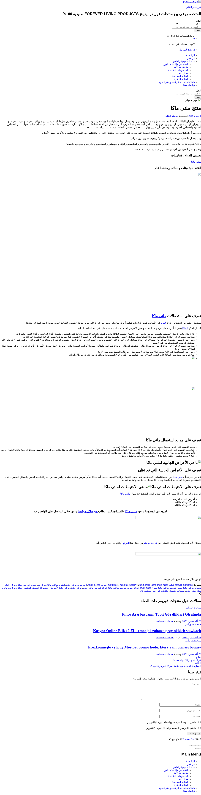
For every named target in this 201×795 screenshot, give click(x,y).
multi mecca (94, 584)
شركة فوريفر (150, 543)
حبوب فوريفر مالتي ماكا (23, 584)
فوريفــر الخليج (193, 7)
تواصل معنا (189, 85)
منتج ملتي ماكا (193, 590)
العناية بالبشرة (181, 79)
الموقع (126, 543)
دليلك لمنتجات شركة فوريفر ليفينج (177, 82)
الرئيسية (190, 55)
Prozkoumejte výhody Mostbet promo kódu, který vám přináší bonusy (144, 647)
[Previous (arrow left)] (199, 748)
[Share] (196, 745)
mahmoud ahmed (165, 621)
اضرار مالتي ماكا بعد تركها (51, 584)
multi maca (113, 584)
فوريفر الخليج (172, 116)
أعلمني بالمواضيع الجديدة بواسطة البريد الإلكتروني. (171, 728)
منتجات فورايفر (160, 590)
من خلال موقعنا (88, 511)
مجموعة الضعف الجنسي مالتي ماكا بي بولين (25, 587)
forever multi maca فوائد (181, 584)
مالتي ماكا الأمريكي (59, 587)
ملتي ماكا (196, 161)
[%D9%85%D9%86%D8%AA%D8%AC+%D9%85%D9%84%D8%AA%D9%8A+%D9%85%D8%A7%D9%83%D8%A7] (199, 594)
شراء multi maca (148, 587)
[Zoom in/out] (190, 745)
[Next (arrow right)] (196, 748)
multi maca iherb (147, 584)
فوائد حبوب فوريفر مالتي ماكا (123, 587)
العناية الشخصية (180, 76)
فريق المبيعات (187, 35)
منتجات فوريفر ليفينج (184, 767)
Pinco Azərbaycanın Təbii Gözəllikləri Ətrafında (161, 614)
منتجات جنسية (177, 590)
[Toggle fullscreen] (193, 745)
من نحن (191, 58)
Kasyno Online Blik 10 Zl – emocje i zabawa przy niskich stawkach (147, 631)
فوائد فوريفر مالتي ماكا (95, 587)
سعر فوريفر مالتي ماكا (170, 587)
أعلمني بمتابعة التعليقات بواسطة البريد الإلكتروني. (171, 722)
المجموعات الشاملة (178, 70)
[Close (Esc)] (199, 745)
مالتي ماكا (76, 587)
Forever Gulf (188, 739)
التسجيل (183, 49)
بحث (198, 30)
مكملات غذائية (181, 67)
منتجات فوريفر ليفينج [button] (184, 61)
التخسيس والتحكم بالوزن (175, 64)
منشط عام (145, 590)
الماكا (163, 322)
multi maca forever (129, 584)
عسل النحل (182, 73)
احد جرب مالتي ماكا (76, 584)
